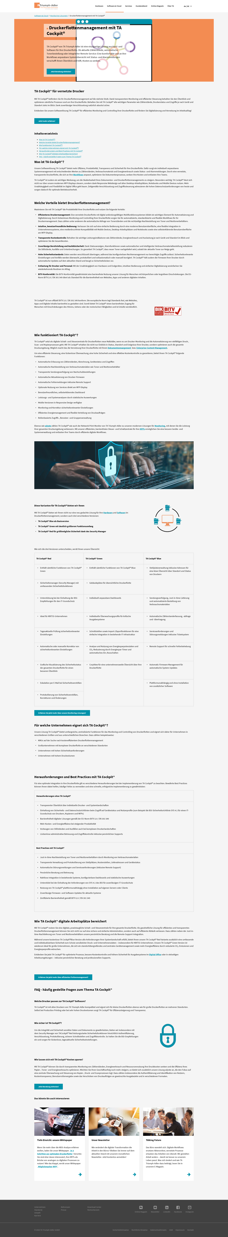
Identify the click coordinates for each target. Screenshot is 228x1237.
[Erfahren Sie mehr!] (189, 1175)
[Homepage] (46, 6)
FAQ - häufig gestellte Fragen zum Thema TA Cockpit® (60, 156)
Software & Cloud (114, 6)
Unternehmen (39, 1207)
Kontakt (190, 1230)
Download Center (94, 1207)
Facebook (178, 1212)
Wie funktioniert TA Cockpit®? (51, 145)
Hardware (99, 6)
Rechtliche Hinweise (139, 1230)
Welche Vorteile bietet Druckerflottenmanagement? (59, 142)
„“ (47, 1166)
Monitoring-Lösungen (59, 15)
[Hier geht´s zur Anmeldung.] (134, 1175)
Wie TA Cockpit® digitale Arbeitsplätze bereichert (58, 154)
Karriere (37, 1215)
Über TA (170, 6)
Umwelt (37, 1212)
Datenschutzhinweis (158, 1230)
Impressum (180, 1230)
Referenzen (65, 1207)
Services (128, 6)
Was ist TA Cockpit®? (47, 139)
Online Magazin (157, 6)
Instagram (190, 1212)
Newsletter (155, 1212)
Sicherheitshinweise (121, 1230)
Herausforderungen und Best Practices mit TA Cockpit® (61, 151)
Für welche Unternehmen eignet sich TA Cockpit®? (59, 148)
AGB (171, 1230)
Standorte (38, 1210)
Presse (63, 1210)
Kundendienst (141, 6)
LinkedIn (166, 1212)
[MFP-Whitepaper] (80, 1175)
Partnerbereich (93, 1210)
